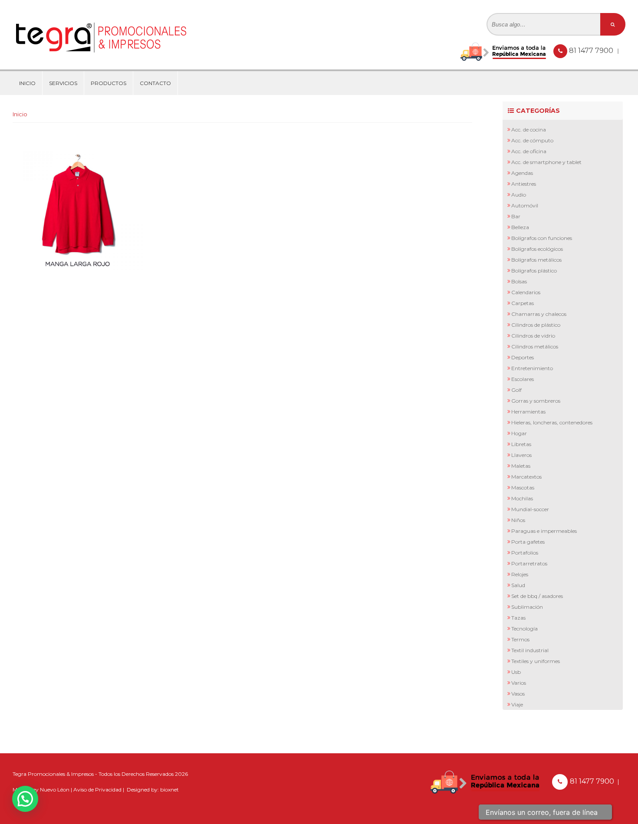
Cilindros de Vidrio (533, 335)
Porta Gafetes (528, 541)
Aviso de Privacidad (97, 789)
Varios (518, 683)
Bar (515, 216)
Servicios (63, 83)
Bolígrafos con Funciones (541, 238)
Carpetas (522, 303)
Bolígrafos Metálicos (536, 259)
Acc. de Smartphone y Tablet (546, 162)
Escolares (522, 379)
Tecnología (524, 628)
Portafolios (524, 552)
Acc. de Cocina (528, 129)
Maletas (520, 466)
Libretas (521, 444)
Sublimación (527, 607)
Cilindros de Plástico (535, 325)
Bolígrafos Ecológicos (537, 249)
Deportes (522, 357)
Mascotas (522, 487)
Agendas (522, 173)
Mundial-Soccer (530, 509)
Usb (516, 672)
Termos (520, 639)
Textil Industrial (530, 650)
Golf (516, 390)
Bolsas (519, 281)
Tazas (518, 617)
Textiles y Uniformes (535, 661)
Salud (518, 585)
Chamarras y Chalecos (538, 314)
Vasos (518, 693)
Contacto (155, 83)
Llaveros (521, 455)
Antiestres (523, 184)
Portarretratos (529, 563)
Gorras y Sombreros (535, 400)
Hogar (519, 433)
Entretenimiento (532, 368)
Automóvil (524, 205)
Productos (108, 83)
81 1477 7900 (592, 50)
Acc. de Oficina (528, 151)
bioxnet (169, 789)
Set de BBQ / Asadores (537, 596)
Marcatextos (526, 476)
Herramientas (528, 411)
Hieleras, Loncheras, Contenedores (551, 422)
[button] (25, 799)
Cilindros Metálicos (534, 346)
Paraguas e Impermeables (544, 531)
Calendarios (525, 292)
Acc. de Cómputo (532, 140)
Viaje (517, 704)
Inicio (27, 83)
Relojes (519, 574)
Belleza (520, 227)
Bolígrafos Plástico (534, 270)
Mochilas (522, 498)
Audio (518, 194)
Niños (518, 520)
